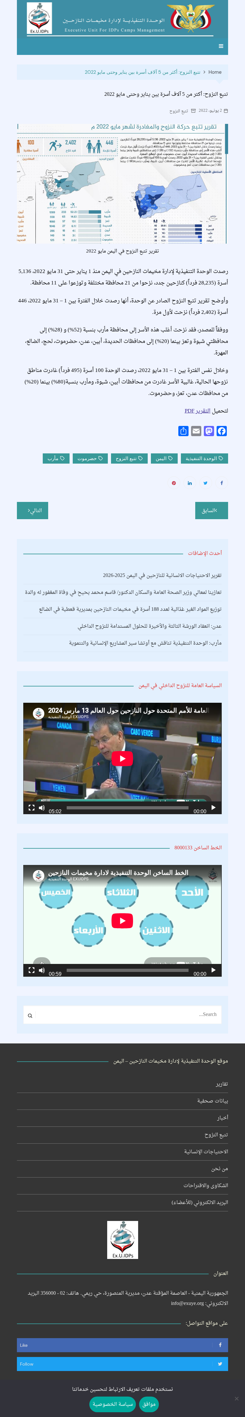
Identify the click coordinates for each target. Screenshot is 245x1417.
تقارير (222, 1084)
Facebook (221, 482)
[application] (122, 758)
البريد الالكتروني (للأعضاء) (200, 1203)
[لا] (237, 1398)
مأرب (53, 458)
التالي (36, 511)
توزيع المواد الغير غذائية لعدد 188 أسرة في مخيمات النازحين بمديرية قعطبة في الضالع (130, 609)
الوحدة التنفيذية (201, 458)
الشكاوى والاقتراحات (205, 1186)
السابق (208, 511)
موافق (149, 1404)
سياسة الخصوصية (112, 1404)
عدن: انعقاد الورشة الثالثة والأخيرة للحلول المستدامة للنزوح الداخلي (149, 626)
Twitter (205, 482)
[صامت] (42, 808)
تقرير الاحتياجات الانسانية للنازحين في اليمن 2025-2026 (162, 575)
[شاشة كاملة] (31, 808)
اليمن (161, 458)
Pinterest (173, 482)
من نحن (219, 1169)
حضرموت (87, 458)
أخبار (222, 1118)
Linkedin (189, 482)
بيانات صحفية (212, 1101)
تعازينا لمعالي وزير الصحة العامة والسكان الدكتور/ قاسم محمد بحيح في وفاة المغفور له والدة (123, 592)
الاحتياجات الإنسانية (206, 1152)
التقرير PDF (198, 411)
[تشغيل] (213, 808)
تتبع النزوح (178, 111)
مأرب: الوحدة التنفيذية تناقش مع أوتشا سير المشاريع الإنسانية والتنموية (145, 643)
